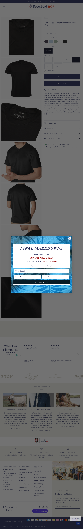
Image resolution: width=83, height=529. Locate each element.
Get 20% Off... (41, 282)
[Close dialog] (69, 238)
